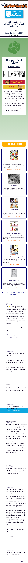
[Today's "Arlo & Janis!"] (14, 89)
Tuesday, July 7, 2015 (10, 304)
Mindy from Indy (9, 548)
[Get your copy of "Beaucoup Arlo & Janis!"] (14, 84)
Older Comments (10, 562)
